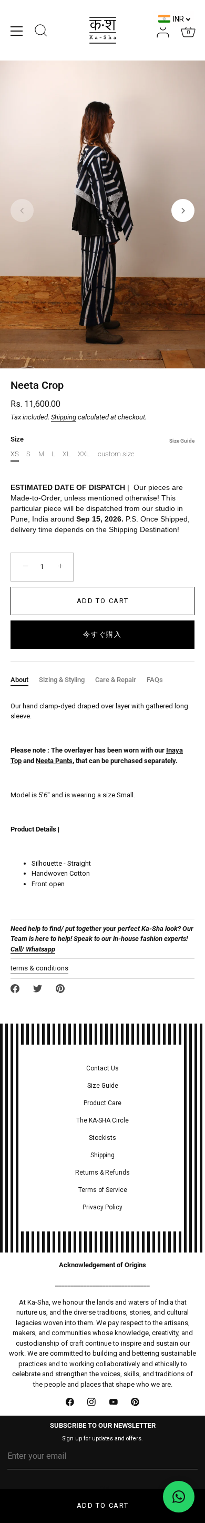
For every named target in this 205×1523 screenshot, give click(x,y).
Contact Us (102, 1068)
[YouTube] (113, 1402)
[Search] (41, 32)
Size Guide (181, 440)
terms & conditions (39, 968)
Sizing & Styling (62, 680)
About (19, 680)
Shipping (63, 417)
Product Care (102, 1103)
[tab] (25, 680)
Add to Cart (103, 1505)
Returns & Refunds (102, 1172)
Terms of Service (102, 1190)
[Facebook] (70, 1402)
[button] (22, 210)
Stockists (102, 1137)
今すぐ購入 (102, 634)
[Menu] (16, 31)
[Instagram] (92, 1402)
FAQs (155, 680)
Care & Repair (115, 680)
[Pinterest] (135, 1402)
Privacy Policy (102, 1207)
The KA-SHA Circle (102, 1120)
